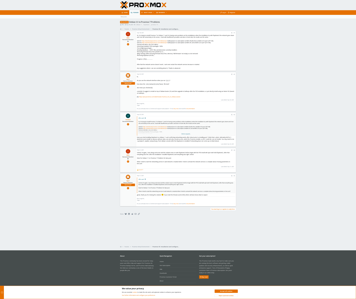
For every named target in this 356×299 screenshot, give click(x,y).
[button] (153, 12)
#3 (234, 114)
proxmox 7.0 (154, 24)
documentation (190, 108)
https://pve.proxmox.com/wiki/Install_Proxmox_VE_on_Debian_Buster (159, 97)
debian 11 (139, 24)
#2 (234, 74)
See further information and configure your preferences (138, 295)
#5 (234, 176)
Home (162, 261)
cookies (134, 292)
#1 (234, 33)
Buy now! (205, 277)
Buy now (176, 108)
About (161, 281)
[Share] (231, 33)
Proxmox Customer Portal (168, 277)
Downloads (163, 273)
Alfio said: (141, 118)
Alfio (123, 24)
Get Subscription (165, 265)
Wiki (161, 269)
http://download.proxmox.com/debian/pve (154, 41)
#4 (234, 150)
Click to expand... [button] (186, 134)
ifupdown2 (146, 24)
